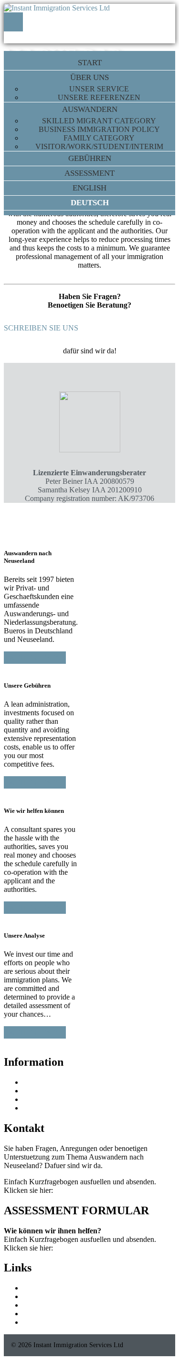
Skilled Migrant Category (99, 121)
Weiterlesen (35, 658)
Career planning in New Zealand (72, 1314)
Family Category (99, 138)
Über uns (89, 77)
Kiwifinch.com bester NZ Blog (70, 1296)
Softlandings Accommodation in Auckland (87, 1305)
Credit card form (48, 1082)
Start (90, 62)
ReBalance (39, 1288)
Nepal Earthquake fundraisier (67, 1091)
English (89, 187)
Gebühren (89, 158)
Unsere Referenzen (99, 97)
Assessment (89, 173)
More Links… (44, 1322)
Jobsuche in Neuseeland (59, 1099)
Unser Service (99, 89)
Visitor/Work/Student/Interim (99, 146)
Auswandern (89, 109)
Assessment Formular (87, 1190)
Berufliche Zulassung (55, 1108)
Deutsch (90, 202)
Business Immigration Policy (99, 129)
